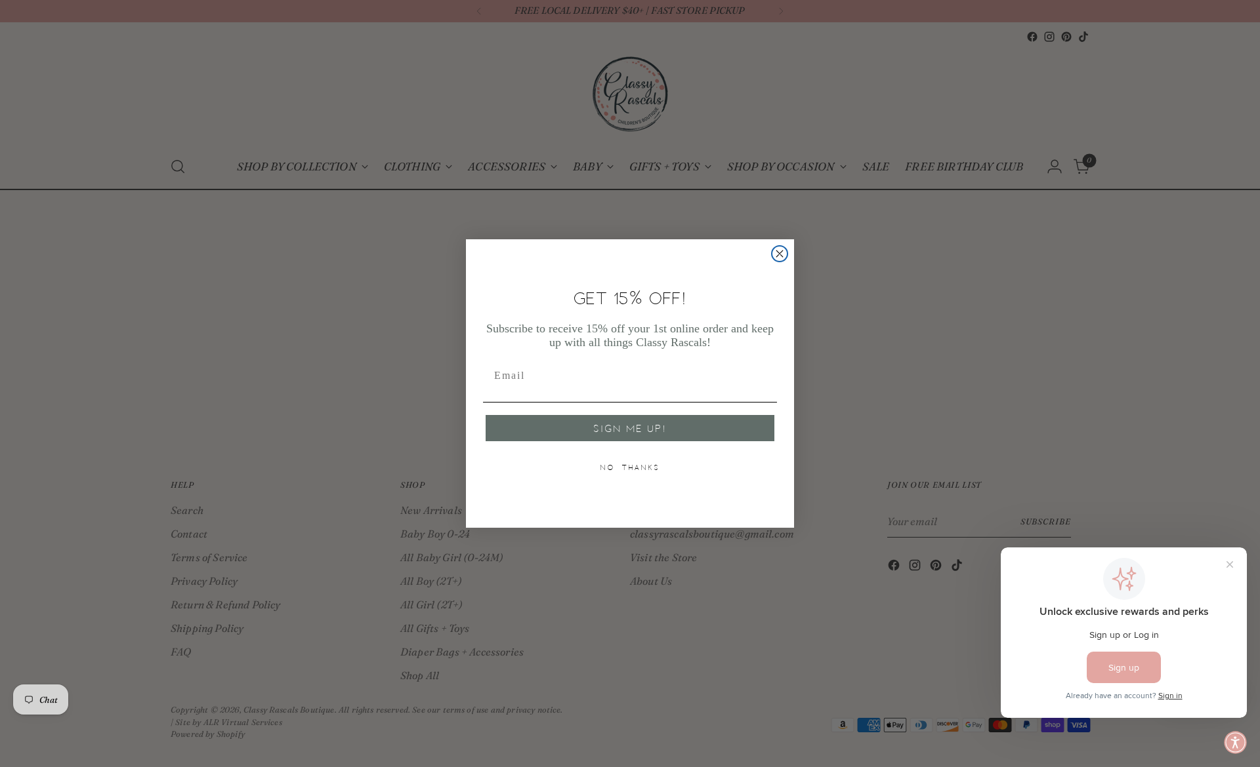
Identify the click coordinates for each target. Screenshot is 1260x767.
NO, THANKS (630, 467)
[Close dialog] (780, 254)
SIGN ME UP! (630, 428)
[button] (1235, 742)
